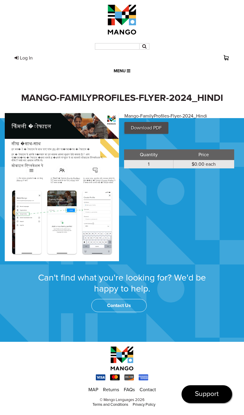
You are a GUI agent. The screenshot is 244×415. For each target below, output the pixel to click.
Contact (148, 390)
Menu (120, 70)
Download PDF (146, 128)
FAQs (129, 390)
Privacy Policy (144, 404)
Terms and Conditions (110, 404)
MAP (93, 390)
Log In (26, 58)
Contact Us (119, 305)
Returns (111, 390)
